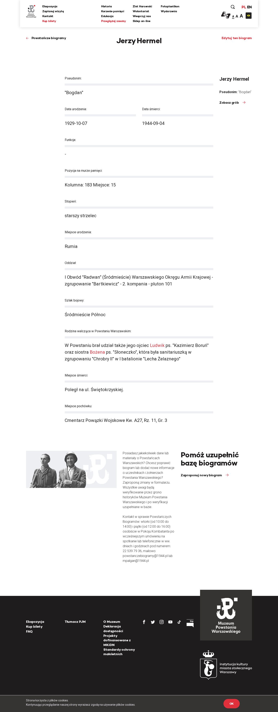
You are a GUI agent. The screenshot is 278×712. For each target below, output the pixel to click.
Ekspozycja (49, 6)
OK (232, 703)
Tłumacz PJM (75, 622)
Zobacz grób (229, 102)
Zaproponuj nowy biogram (202, 475)
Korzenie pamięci (112, 11)
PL (244, 7)
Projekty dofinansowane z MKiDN (117, 640)
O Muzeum (111, 622)
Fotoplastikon (170, 6)
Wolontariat (141, 11)
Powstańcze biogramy (49, 38)
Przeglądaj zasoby (113, 21)
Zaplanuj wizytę (53, 11)
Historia (106, 6)
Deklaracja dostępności (113, 628)
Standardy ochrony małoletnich (119, 651)
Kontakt (47, 16)
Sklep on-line (141, 21)
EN (249, 7)
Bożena (97, 352)
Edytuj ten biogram (237, 38)
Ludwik (157, 345)
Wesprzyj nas (142, 16)
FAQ (29, 631)
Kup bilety (49, 21)
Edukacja (107, 16)
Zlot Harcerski (142, 6)
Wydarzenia (169, 11)
